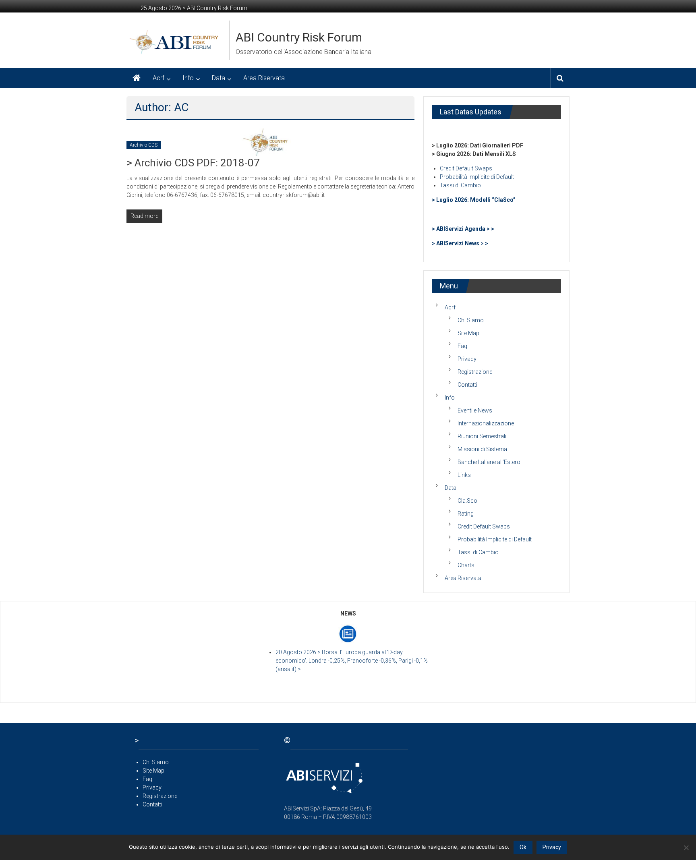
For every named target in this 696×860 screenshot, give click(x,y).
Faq (462, 346)
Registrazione (475, 372)
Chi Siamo (471, 320)
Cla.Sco (467, 500)
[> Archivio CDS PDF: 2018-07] (267, 142)
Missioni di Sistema (482, 449)
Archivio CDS (143, 145)
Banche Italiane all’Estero (489, 462)
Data (218, 78)
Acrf (158, 78)
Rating (466, 513)
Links (464, 475)
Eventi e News (475, 410)
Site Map (468, 333)
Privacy (467, 359)
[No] (686, 847)
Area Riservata (264, 78)
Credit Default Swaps (466, 168)
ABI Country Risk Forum (299, 37)
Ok (523, 847)
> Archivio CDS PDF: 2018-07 (193, 163)
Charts (466, 565)
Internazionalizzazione (486, 423)
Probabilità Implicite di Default (477, 177)
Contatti (467, 384)
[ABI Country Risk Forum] (136, 78)
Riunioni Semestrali (482, 436)
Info (188, 78)
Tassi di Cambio (460, 185)
